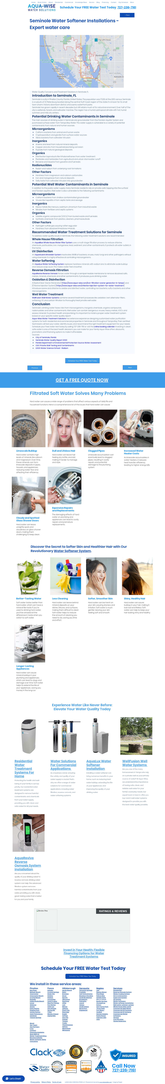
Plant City (65, 1010)
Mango (64, 1007)
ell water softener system (124, 1005)
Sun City (65, 1018)
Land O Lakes (52, 1001)
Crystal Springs (53, 992)
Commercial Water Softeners (120, 1015)
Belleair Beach (35, 992)
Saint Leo (50, 1007)
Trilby (49, 1012)
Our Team (33, 1025)
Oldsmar (33, 1005)
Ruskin (64, 1014)
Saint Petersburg (36, 1014)
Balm (64, 992)
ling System (125, 994)
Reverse (116, 992)
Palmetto (82, 1001)
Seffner (65, 1016)
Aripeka (50, 990)
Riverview (65, 1012)
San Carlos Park (102, 1007)
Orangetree (100, 1003)
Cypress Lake (101, 1018)
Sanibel (99, 1012)
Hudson (50, 998)
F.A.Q (31, 1029)
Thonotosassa (67, 1025)
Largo (32, 1003)
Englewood (83, 1010)
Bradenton (83, 999)
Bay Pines (33, 990)
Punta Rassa (101, 1016)
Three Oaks (100, 1008)
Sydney (65, 1019)
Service (116, 1018)
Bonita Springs (101, 1001)
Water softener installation (123, 1003)
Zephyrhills (51, 1016)
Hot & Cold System (120, 996)
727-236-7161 (127, 7)
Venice (81, 1005)
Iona (98, 1019)
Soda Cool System (120, 998)
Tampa (65, 1021)
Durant (64, 998)
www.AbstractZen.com (106, 1082)
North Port (83, 1008)
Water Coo (117, 994)
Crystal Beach (35, 998)
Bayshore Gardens (86, 996)
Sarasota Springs (85, 990)
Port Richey (51, 1005)
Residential (117, 990)
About (32, 1023)
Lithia (64, 1003)
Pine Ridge (100, 994)
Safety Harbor (35, 1012)
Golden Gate (101, 998)
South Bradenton (85, 998)
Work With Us (34, 1034)
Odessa (65, 1008)
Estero (98, 1005)
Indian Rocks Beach (37, 1001)
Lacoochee (51, 999)
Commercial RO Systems (122, 1010)
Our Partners (34, 1027)
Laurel (81, 1003)
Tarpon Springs (35, 1018)
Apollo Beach (67, 990)
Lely (97, 990)
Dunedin (33, 999)
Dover (64, 996)
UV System (117, 999)
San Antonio (51, 1008)
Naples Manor (101, 992)
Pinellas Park (34, 1010)
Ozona (32, 1007)
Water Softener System (72, 551)
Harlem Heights (102, 1014)
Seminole (33, 1016)
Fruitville (82, 992)
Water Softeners (119, 1001)
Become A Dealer (36, 1038)
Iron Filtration (118, 1019)
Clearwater (34, 994)
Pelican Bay (100, 996)
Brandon (65, 994)
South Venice (84, 1007)
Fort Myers (100, 1010)
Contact (33, 1030)
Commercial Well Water (122, 1008)
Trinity (64, 1023)
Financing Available (37, 1032)
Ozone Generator (119, 1021)
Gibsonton (66, 999)
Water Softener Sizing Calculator (38, 1040)
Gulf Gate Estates (85, 994)
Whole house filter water (122, 1007)
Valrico (64, 1027)
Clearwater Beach (36, 996)
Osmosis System (126, 992)
